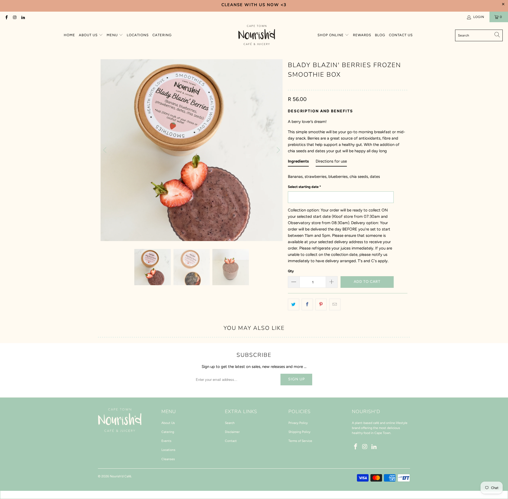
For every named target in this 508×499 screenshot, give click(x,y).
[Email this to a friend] (335, 304)
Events (166, 441)
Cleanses (168, 459)
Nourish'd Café (120, 476)
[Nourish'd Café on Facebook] (6, 17)
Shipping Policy (299, 432)
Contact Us (401, 35)
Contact (231, 441)
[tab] (298, 162)
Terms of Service (300, 441)
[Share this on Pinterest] (321, 304)
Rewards (362, 35)
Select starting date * (304, 187)
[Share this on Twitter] (293, 304)
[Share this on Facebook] (307, 304)
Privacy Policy (298, 423)
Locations (138, 35)
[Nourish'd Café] (256, 35)
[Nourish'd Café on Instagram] (14, 17)
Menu (113, 35)
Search (230, 423)
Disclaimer (232, 432)
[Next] (277, 150)
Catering (162, 35)
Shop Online (331, 35)
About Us (89, 35)
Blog (380, 35)
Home (69, 35)
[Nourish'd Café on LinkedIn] (23, 17)
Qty (291, 271)
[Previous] (105, 150)
